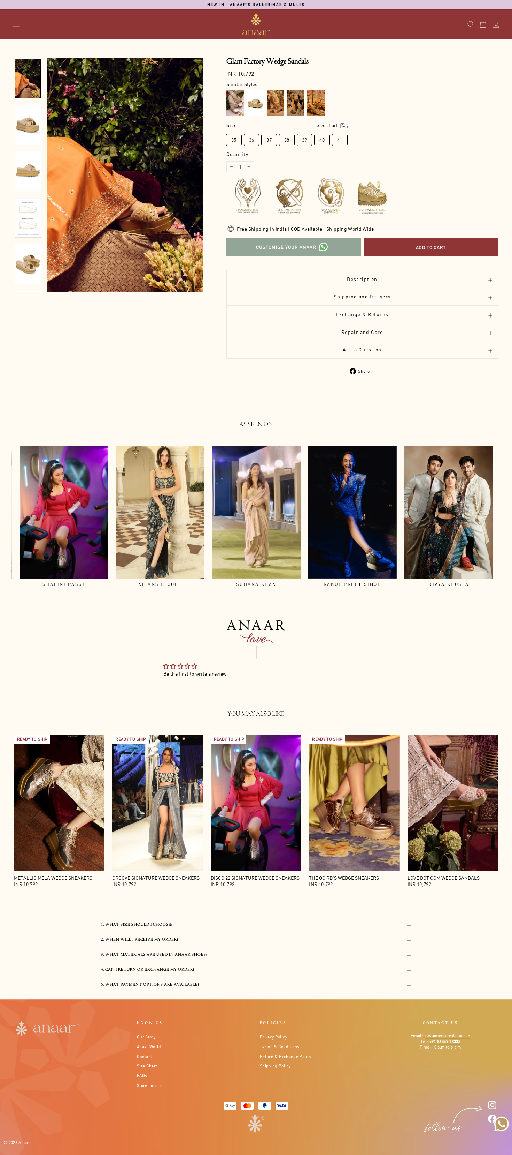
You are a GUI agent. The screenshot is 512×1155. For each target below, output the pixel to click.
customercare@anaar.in (447, 1035)
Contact (144, 1056)
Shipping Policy (275, 1065)
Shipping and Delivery (362, 296)
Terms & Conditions (279, 1046)
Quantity (237, 154)
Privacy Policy (273, 1037)
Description (362, 279)
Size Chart (147, 1065)
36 (251, 140)
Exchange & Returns (362, 314)
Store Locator (150, 1085)
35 (233, 140)
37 (269, 140)
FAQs (142, 1075)
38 (286, 140)
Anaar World (149, 1046)
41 (339, 140)
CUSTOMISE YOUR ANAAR (286, 247)
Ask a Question (362, 349)
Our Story (146, 1037)
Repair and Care (362, 332)
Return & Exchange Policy (285, 1056)
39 (304, 140)
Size (282, 125)
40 (322, 140)
